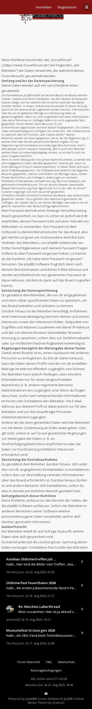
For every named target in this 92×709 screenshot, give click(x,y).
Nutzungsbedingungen (46, 670)
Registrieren (67, 7)
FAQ (49, 662)
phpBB (30, 699)
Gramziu (58, 702)
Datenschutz (66, 662)
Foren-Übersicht (28, 662)
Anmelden (44, 7)
